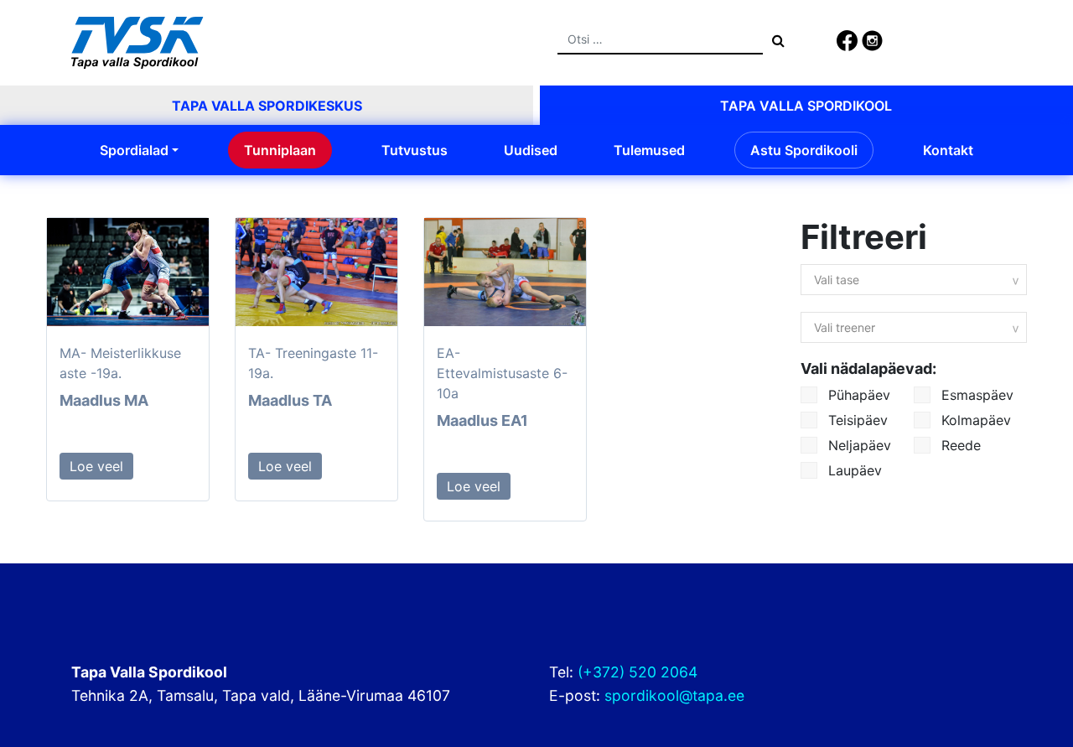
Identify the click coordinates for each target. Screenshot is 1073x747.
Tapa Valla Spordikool (806, 105)
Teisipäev (856, 420)
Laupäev (853, 470)
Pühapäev (857, 394)
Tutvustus (414, 150)
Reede (959, 445)
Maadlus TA (290, 400)
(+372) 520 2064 (637, 672)
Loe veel (96, 466)
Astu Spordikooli (804, 150)
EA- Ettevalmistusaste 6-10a (502, 373)
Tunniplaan (280, 150)
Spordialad (134, 150)
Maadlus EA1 (482, 420)
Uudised (530, 150)
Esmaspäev (975, 394)
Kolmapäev (974, 420)
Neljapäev (857, 445)
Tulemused (649, 150)
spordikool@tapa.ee (674, 695)
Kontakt (948, 150)
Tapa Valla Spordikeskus (267, 105)
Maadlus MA (104, 400)
